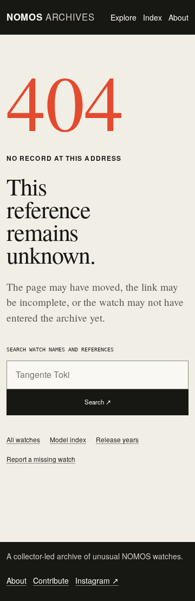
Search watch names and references (60, 349)
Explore (123, 17)
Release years (117, 439)
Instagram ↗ (97, 580)
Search (97, 401)
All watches (23, 439)
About (178, 17)
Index (152, 17)
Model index (68, 439)
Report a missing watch (40, 458)
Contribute (51, 580)
